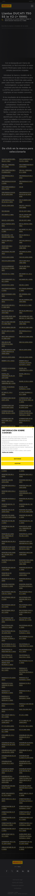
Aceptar (17, 463)
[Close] (32, 429)
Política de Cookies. (7, 452)
